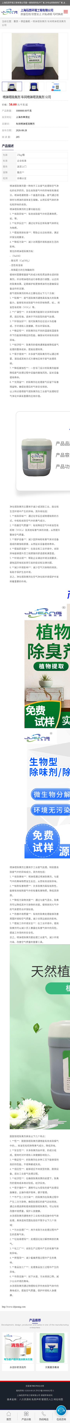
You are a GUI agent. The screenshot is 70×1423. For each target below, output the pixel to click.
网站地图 (58, 1399)
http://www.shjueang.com (13, 1307)
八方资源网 (25, 1399)
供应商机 (25, 21)
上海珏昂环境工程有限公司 (28, 1395)
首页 (16, 21)
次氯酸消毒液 (18, 1367)
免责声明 (36, 1399)
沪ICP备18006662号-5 (45, 1391)
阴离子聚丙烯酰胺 (52, 1367)
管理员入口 (47, 1399)
